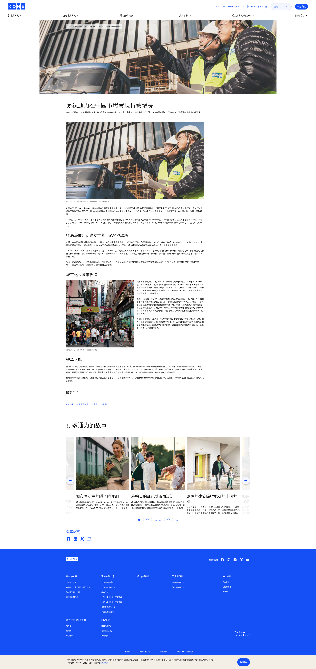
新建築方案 (71, 576)
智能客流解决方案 (108, 607)
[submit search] (287, 6)
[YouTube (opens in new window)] (248, 559)
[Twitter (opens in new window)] (241, 559)
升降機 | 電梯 (71, 582)
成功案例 (69, 636)
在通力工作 (227, 587)
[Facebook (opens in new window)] (222, 559)
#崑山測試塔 (82, 404)
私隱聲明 (163, 651)
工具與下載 (177, 576)
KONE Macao (233, 6)
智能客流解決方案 (73, 592)
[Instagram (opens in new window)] (229, 559)
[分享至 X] (82, 538)
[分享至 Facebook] (68, 538)
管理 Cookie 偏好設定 (185, 651)
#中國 (104, 404)
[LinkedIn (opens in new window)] (235, 559)
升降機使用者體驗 (108, 587)
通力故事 (92, 27)
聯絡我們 (104, 636)
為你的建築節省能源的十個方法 (212, 499)
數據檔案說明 (144, 651)
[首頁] (69, 26)
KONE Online (219, 6)
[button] (15, 15)
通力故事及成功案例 (79, 27)
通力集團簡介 (106, 626)
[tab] (139, 522)
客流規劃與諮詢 (72, 597)
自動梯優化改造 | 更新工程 (111, 602)
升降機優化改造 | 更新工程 (111, 597)
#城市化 (69, 404)
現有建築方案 (108, 576)
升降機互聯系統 (107, 582)
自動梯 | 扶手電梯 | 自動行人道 (78, 587)
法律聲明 (126, 651)
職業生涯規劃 (106, 631)
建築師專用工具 (178, 582)
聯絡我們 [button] (301, 6)
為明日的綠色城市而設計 (152, 496)
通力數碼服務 (143, 576)
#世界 (95, 404)
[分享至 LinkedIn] (75, 538)
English (251, 6)
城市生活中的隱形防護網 (97, 496)
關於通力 (105, 620)
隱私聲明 (104, 662)
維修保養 (104, 592)
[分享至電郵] (89, 538)
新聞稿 (68, 631)
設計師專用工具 (178, 587)
